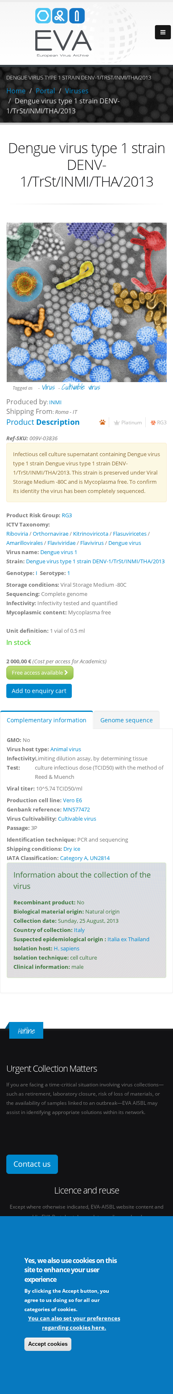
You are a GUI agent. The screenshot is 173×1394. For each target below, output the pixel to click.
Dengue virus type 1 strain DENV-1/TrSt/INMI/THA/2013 (95, 561)
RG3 (162, 422)
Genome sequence (126, 720)
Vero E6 (72, 800)
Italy (79, 930)
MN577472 (76, 809)
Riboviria (17, 533)
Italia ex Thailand (128, 939)
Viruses (77, 90)
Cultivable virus (80, 387)
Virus (47, 387)
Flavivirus (92, 543)
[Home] (86, 32)
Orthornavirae (50, 533)
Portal (45, 90)
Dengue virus (124, 543)
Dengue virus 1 (58, 552)
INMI (55, 402)
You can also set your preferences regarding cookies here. (74, 1322)
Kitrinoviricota (90, 533)
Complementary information (46, 720)
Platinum (131, 422)
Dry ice (71, 848)
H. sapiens (66, 948)
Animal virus (65, 749)
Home (16, 90)
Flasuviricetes (130, 533)
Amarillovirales (24, 543)
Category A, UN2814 (85, 858)
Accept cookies (48, 1344)
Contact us (32, 1164)
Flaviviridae (61, 543)
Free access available (38, 672)
